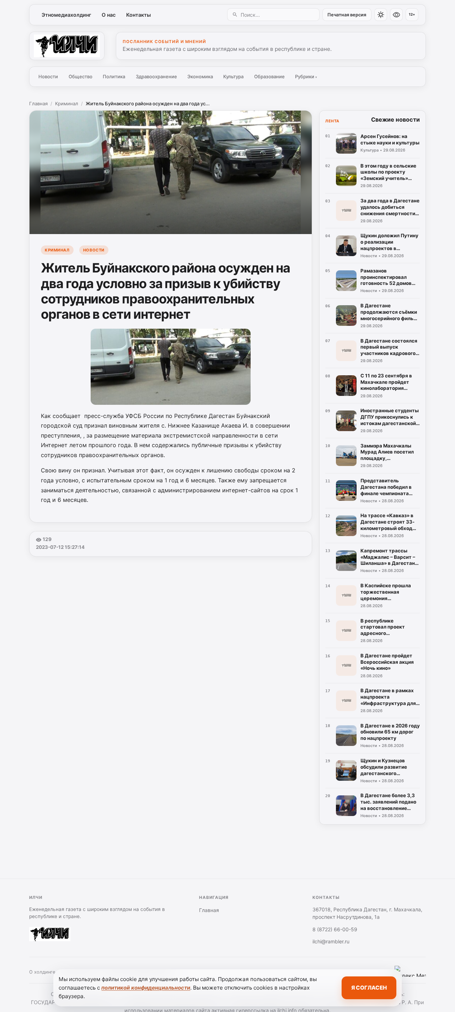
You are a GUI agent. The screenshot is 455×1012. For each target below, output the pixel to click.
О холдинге (42, 972)
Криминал (66, 103)
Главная (38, 103)
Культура (233, 76)
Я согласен (369, 987)
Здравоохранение (156, 76)
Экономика (200, 76)
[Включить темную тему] (380, 14)
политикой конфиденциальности (145, 987)
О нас (109, 15)
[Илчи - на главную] (67, 46)
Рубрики (306, 76)
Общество (80, 76)
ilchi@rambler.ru (330, 941)
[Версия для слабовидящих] (396, 14)
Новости (48, 76)
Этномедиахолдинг (66, 15)
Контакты (138, 15)
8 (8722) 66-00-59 (334, 929)
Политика (114, 76)
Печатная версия (346, 14)
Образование (269, 76)
